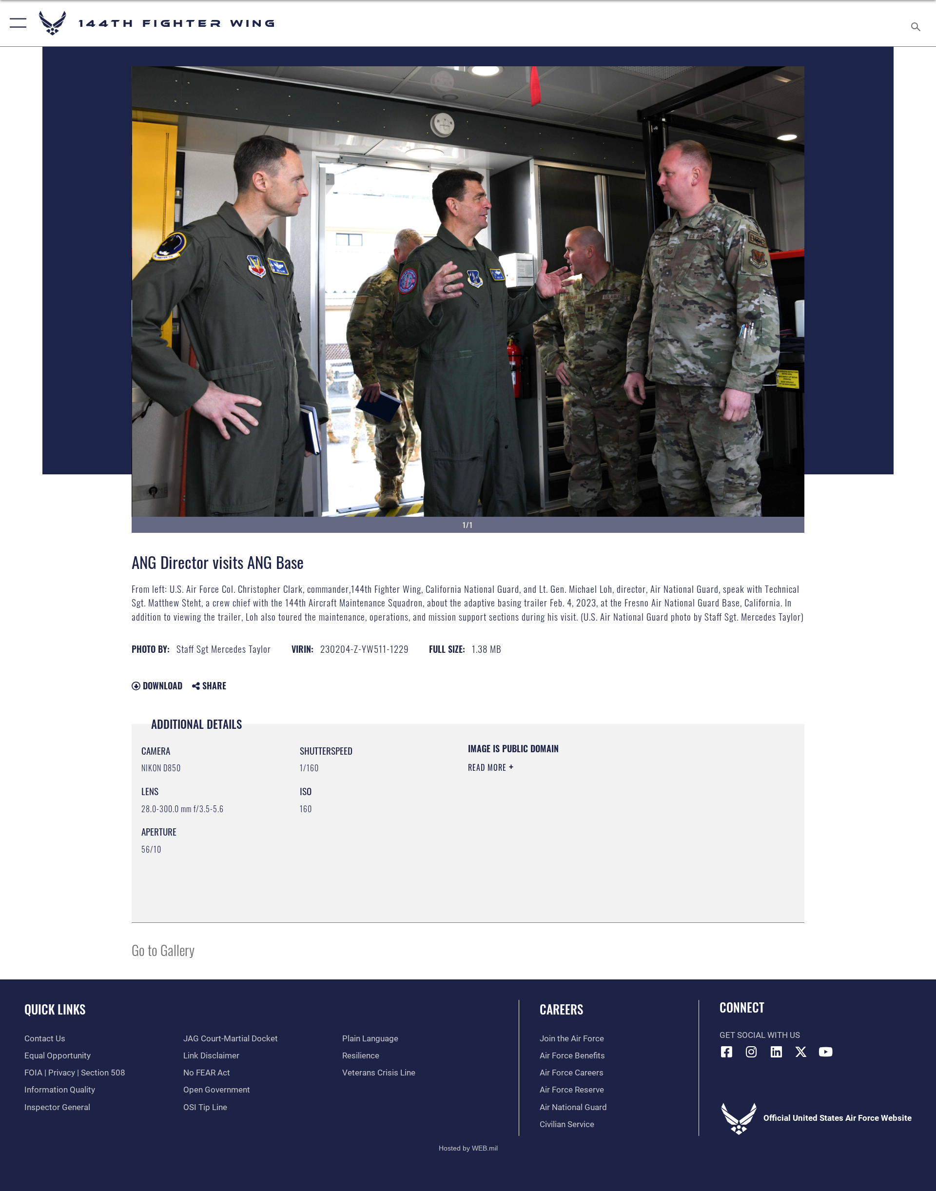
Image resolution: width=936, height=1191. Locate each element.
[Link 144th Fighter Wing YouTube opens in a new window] (825, 1051)
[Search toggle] (917, 23)
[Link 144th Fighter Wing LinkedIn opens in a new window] (776, 1051)
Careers (561, 1009)
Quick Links (54, 1009)
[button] (16, 23)
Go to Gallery (163, 949)
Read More (488, 767)
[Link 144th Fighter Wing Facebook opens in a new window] (727, 1051)
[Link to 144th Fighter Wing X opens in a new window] (801, 1051)
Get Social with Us (760, 1035)
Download (161, 685)
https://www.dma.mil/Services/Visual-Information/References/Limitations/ (582, 829)
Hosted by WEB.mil (468, 1148)
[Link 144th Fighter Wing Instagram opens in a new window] (751, 1051)
